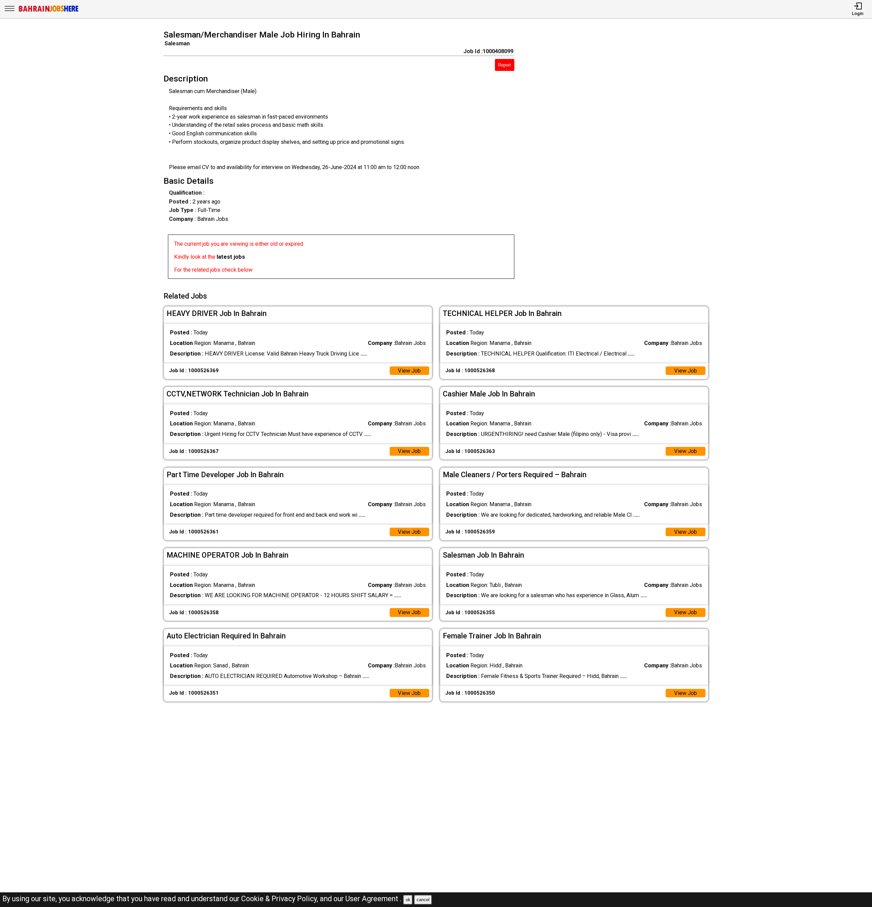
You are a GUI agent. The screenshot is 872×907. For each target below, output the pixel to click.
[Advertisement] (622, 156)
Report (504, 64)
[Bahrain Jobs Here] (48, 11)
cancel (423, 899)
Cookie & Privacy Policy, (280, 898)
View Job (409, 370)
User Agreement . (373, 898)
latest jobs (231, 257)
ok (408, 899)
